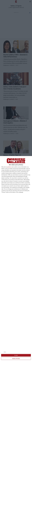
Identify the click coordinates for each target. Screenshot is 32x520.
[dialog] (16, 338)
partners (9, 166)
